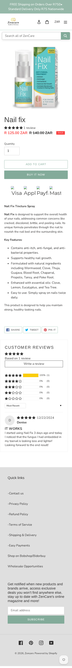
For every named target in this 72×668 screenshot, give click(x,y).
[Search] (65, 36)
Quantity (9, 144)
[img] (26, 418)
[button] (13, 128)
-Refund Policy (18, 514)
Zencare (29, 653)
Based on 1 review (18, 358)
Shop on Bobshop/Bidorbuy (27, 556)
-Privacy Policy (18, 504)
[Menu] (65, 21)
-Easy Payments (19, 545)
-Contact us (16, 493)
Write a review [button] (34, 364)
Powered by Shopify (46, 653)
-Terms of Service (20, 525)
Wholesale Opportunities (25, 566)
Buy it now (36, 174)
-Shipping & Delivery (22, 535)
